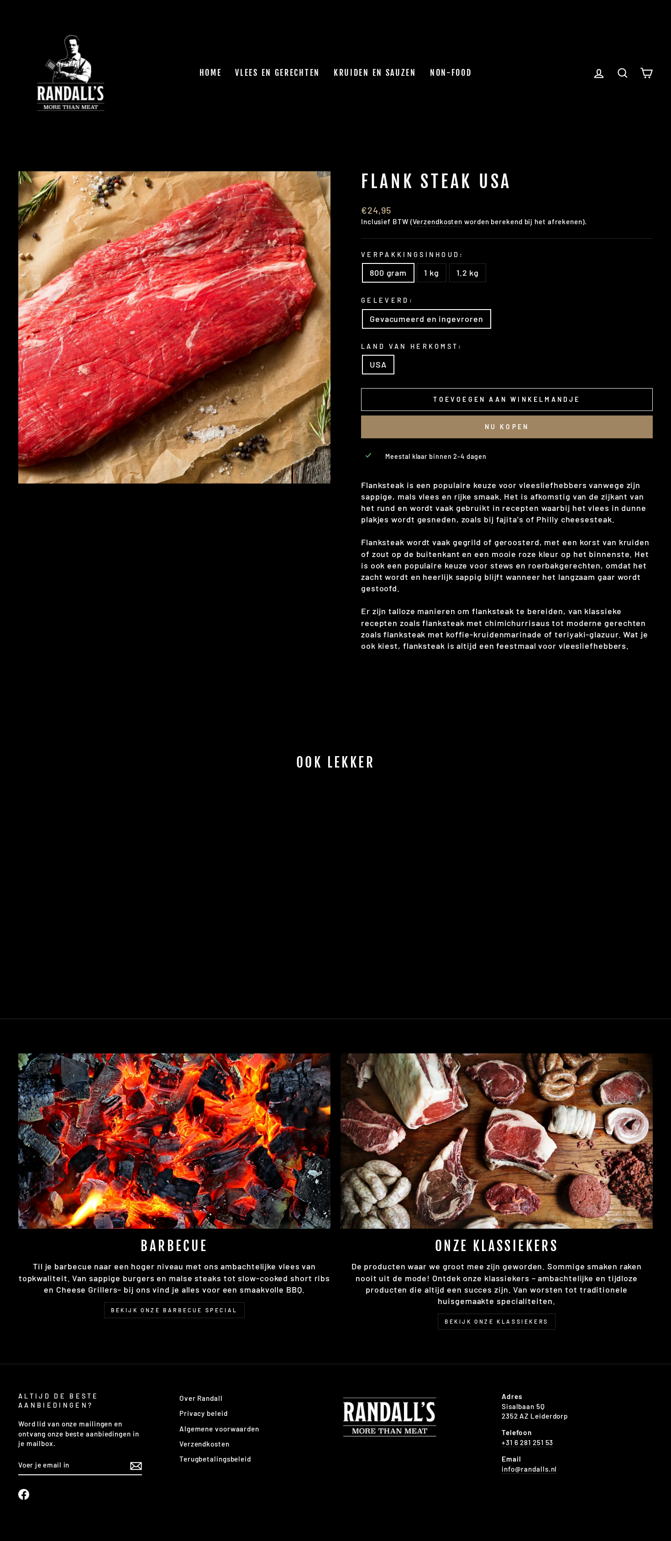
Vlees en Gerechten (277, 73)
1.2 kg (467, 273)
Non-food (451, 73)
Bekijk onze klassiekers (497, 1321)
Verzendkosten (438, 221)
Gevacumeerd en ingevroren (426, 319)
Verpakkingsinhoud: (412, 254)
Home (210, 73)
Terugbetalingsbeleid (215, 1459)
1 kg (431, 273)
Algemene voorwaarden (219, 1429)
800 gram (388, 273)
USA (378, 364)
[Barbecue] (174, 1141)
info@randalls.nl (529, 1469)
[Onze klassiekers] (497, 1141)
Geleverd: (387, 300)
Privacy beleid (203, 1413)
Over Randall (201, 1398)
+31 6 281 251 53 (527, 1442)
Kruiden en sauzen (375, 73)
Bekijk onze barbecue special (174, 1310)
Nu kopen (507, 427)
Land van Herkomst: (412, 346)
